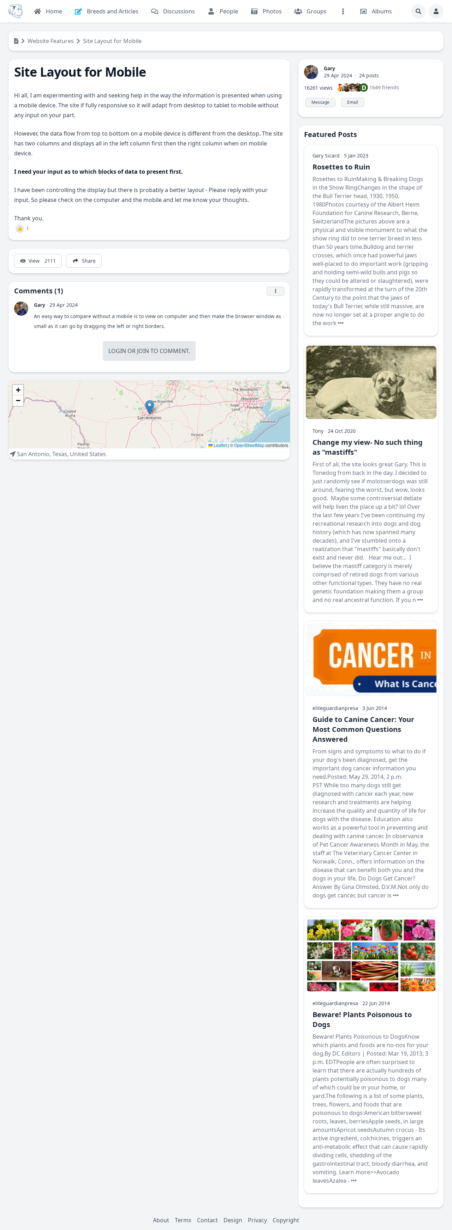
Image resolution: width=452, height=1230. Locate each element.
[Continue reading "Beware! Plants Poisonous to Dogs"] (354, 1180)
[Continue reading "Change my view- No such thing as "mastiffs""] (420, 600)
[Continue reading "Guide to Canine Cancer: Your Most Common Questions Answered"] (396, 895)
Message (320, 102)
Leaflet (220, 445)
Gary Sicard (326, 155)
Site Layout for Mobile (112, 41)
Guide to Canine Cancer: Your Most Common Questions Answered (363, 729)
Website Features (51, 41)
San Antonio (33, 454)
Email (352, 102)
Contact (207, 1220)
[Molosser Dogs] (15, 11)
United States (88, 454)
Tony (318, 431)
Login (117, 351)
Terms (183, 1220)
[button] (149, 407)
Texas (59, 454)
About (161, 1220)
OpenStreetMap (249, 445)
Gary (39, 304)
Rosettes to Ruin (341, 167)
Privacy (257, 1220)
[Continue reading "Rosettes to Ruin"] (341, 323)
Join (143, 351)
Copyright (286, 1220)
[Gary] (21, 308)
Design (233, 1220)
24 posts (369, 75)
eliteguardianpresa (335, 708)
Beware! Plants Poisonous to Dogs (362, 1019)
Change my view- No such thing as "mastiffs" (368, 447)
